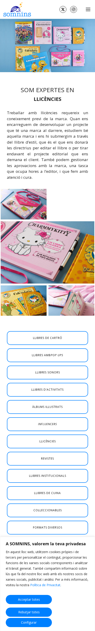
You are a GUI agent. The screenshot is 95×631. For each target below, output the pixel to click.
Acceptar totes (29, 599)
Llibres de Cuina (47, 493)
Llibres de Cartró (47, 338)
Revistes (47, 458)
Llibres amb (47, 355)
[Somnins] (16, 9)
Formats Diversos (47, 527)
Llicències (47, 441)
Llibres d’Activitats (47, 390)
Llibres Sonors (47, 372)
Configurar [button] (29, 622)
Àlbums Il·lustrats (47, 407)
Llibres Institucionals (47, 476)
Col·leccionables (47, 510)
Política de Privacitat (45, 585)
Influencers (47, 424)
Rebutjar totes (29, 612)
